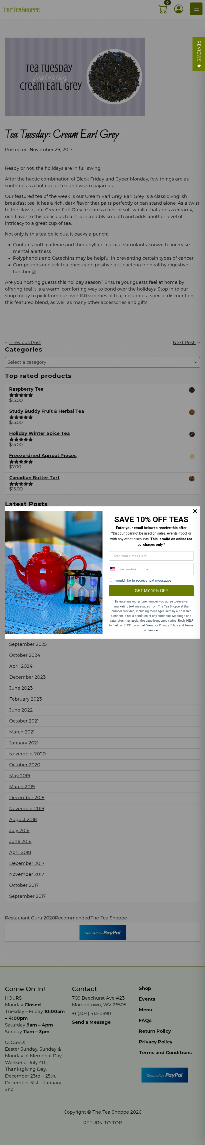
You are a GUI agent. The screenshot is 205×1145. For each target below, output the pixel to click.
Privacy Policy (168, 625)
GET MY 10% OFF (151, 591)
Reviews (198, 51)
